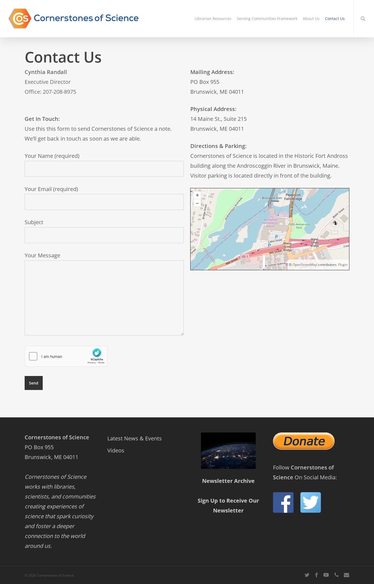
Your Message (42, 255)
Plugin (342, 264)
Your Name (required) (52, 155)
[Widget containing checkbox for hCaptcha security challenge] (66, 356)
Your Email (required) (51, 189)
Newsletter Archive (228, 481)
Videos (115, 450)
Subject (34, 222)
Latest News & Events (134, 438)
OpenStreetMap (305, 264)
